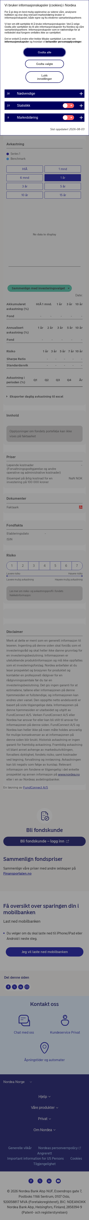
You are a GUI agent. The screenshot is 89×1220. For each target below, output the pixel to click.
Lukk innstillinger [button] (44, 77)
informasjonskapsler (17, 41)
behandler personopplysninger (64, 41)
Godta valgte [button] (44, 64)
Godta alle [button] (44, 52)
